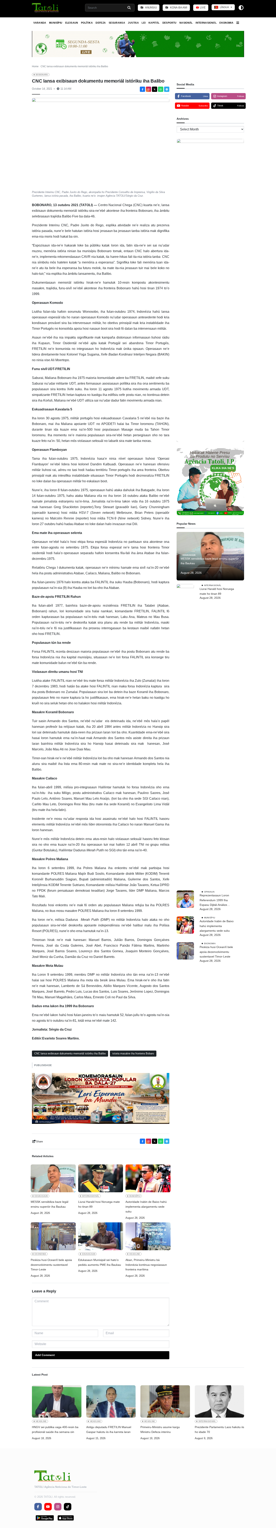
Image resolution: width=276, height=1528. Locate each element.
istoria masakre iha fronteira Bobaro (133, 1053)
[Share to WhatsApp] (160, 89)
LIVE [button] (202, 7)
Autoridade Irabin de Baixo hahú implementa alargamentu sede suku (146, 1206)
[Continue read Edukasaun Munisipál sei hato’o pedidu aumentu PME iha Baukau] (100, 1236)
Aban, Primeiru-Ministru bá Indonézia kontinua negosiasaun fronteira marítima (146, 1264)
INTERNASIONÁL (206, 22)
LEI (143, 22)
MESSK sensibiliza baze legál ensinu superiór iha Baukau (49, 1204)
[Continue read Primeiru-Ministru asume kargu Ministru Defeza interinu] (165, 1401)
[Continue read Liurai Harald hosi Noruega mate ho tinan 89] (100, 1178)
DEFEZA (101, 22)
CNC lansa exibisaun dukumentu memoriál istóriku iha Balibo (70, 1053)
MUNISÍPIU (55, 22)
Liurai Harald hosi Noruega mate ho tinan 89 (99, 1204)
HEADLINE (134, 1254)
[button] (45, 8)
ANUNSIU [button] (150, 7)
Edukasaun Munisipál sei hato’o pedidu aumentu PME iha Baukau (99, 1262)
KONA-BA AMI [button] (178, 7)
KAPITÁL (154, 22)
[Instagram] (148, 89)
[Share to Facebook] (142, 89)
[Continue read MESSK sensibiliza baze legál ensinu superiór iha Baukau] (53, 1178)
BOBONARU (42, 74)
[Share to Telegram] (166, 89)
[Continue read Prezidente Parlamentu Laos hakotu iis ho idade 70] (219, 1401)
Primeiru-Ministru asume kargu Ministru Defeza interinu (160, 1429)
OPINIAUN (209, 892)
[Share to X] (154, 89)
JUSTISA (133, 22)
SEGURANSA (117, 22)
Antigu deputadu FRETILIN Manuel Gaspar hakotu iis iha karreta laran (108, 1429)
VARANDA (39, 22)
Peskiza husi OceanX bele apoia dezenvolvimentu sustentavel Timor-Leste (51, 1264)
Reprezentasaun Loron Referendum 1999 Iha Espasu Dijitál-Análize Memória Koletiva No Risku (217, 900)
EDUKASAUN (41, 1196)
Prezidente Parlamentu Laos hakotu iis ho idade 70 (219, 1429)
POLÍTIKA (87, 22)
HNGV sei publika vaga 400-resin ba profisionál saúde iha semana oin (55, 1429)
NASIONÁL (186, 22)
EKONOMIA (226, 22)
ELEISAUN (71, 22)
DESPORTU (169, 22)
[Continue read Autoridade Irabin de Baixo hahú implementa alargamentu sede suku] (148, 1178)
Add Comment (45, 1355)
